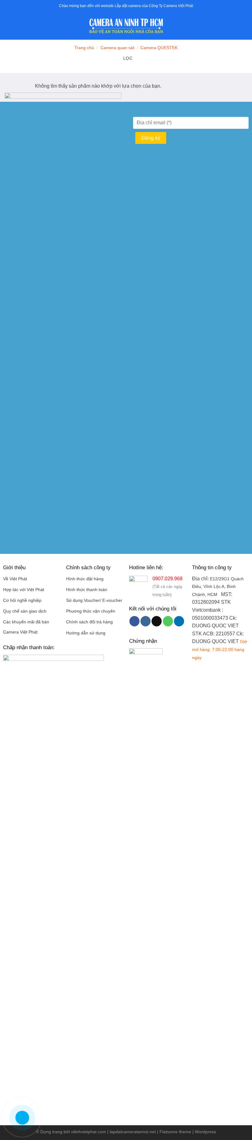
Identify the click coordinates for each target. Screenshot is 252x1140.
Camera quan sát (117, 47)
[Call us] (168, 621)
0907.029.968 (167, 578)
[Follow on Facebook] (134, 621)
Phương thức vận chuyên (90, 611)
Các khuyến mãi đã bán (26, 622)
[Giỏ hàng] (244, 26)
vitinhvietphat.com (88, 1131)
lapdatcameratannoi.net (133, 1131)
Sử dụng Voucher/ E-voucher (94, 600)
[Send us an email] (157, 621)
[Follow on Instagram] (145, 621)
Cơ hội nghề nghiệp (22, 600)
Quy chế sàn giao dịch (24, 611)
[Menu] (8, 26)
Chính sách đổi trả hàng (89, 622)
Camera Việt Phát (20, 632)
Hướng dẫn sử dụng (85, 633)
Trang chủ (84, 47)
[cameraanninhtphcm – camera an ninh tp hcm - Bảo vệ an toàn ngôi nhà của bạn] (126, 26)
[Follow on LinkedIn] (179, 621)
